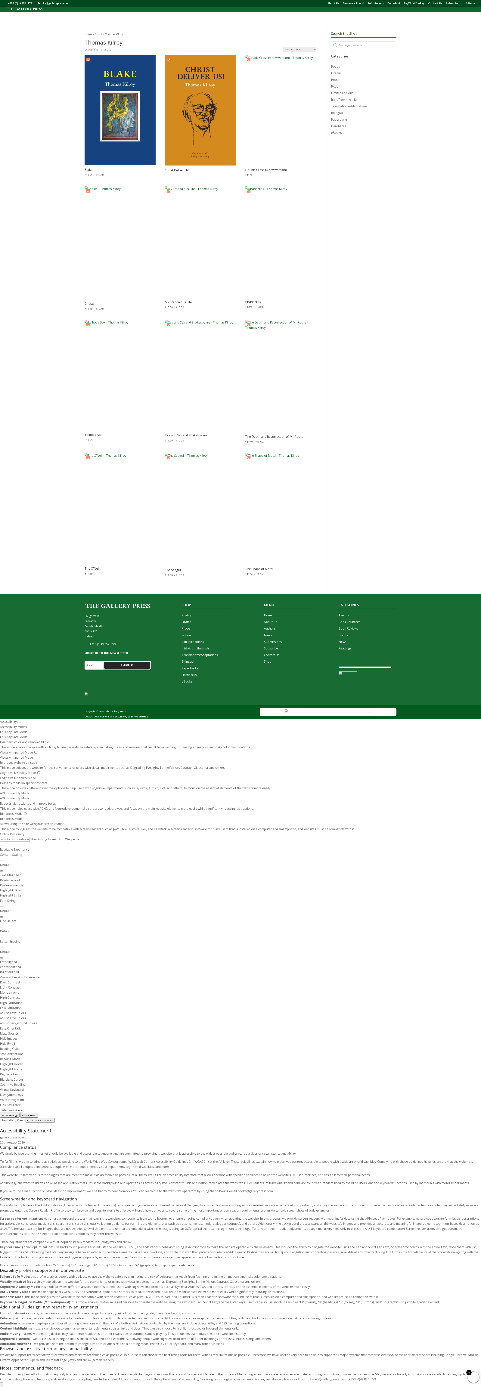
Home (88, 34)
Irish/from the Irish (344, 100)
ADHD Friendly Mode (15, 793)
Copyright (393, 3)
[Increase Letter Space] (1, 947)
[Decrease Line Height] (1, 937)
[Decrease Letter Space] (1, 957)
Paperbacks (339, 119)
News (268, 635)
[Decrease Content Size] (1, 871)
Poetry (335, 66)
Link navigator (10, 1105)
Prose (335, 80)
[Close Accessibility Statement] (1, 1126)
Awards (344, 615)
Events (343, 635)
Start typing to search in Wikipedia (54, 839)
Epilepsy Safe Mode (14, 732)
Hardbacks (338, 126)
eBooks (336, 133)
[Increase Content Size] (1, 860)
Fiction (335, 86)
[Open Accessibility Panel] (1, 1384)
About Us (333, 3)
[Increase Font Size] (1, 906)
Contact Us (435, 3)
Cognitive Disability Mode (18, 773)
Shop (267, 661)
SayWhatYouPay (414, 3)
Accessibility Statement (40, 1120)
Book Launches (349, 622)
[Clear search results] (1, 845)
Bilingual (337, 113)
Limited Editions (342, 93)
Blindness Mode (11, 814)
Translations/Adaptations (349, 106)
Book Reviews (348, 628)
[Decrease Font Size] (1, 917)
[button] (88, 59)
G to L (98, 34)
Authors (269, 628)
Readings (345, 648)
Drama (336, 73)
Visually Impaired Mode (17, 752)
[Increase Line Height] (1, 927)
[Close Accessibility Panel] (18, 722)
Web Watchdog (138, 716)
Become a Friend (353, 3)
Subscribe (452, 3)
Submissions (376, 3)
